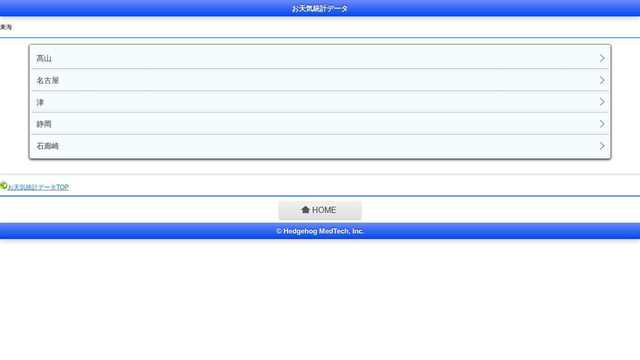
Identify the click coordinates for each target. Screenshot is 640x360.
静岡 (44, 124)
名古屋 (48, 80)
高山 (44, 58)
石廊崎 (48, 146)
